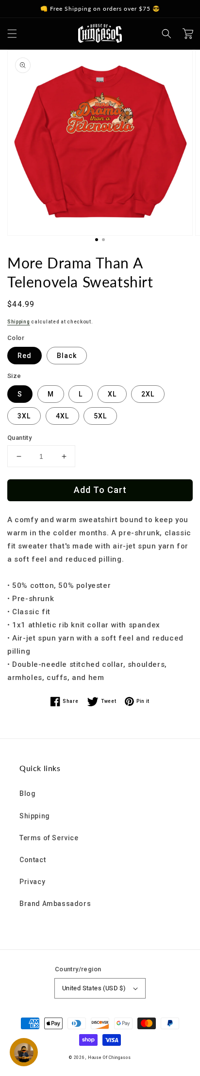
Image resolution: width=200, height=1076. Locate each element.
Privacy (32, 882)
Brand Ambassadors (55, 903)
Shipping (18, 321)
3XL (24, 416)
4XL (62, 416)
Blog (27, 793)
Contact (32, 860)
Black (67, 355)
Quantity (19, 437)
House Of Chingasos (109, 1057)
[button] (12, 33)
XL (112, 394)
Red (24, 355)
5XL (100, 416)
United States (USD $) (94, 988)
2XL (147, 394)
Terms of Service (49, 838)
